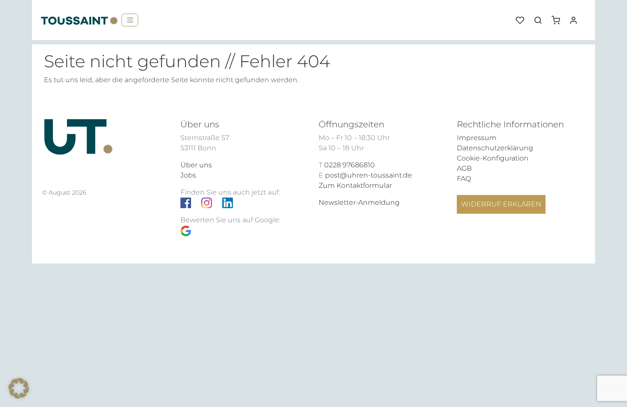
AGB (464, 168)
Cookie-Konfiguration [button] (492, 158)
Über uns (196, 165)
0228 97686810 (349, 165)
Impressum (476, 138)
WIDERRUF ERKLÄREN (501, 204)
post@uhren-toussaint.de (368, 175)
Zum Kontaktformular (355, 185)
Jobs (188, 175)
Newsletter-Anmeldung (359, 202)
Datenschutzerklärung (495, 148)
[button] (559, 17)
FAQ (464, 179)
